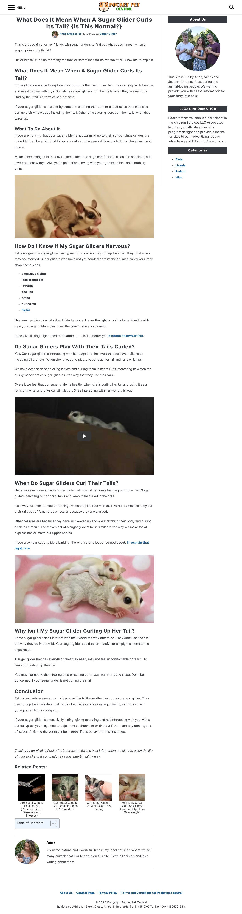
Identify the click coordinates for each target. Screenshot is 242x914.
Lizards (180, 165)
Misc (178, 177)
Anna (51, 842)
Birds (179, 159)
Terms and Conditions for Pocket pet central (151, 892)
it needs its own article (125, 336)
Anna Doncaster (70, 33)
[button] (50, 823)
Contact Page (85, 892)
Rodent (180, 171)
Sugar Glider (108, 33)
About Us (66, 892)
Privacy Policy (107, 892)
